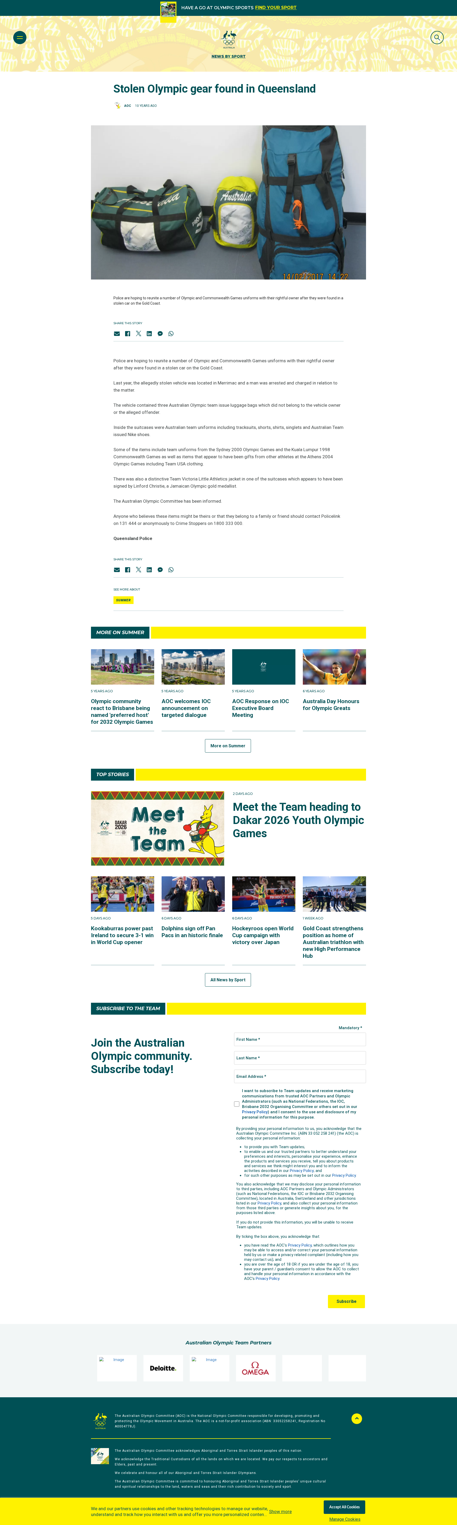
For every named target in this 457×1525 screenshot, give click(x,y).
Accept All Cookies (344, 1507)
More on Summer (228, 745)
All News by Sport (228, 979)
